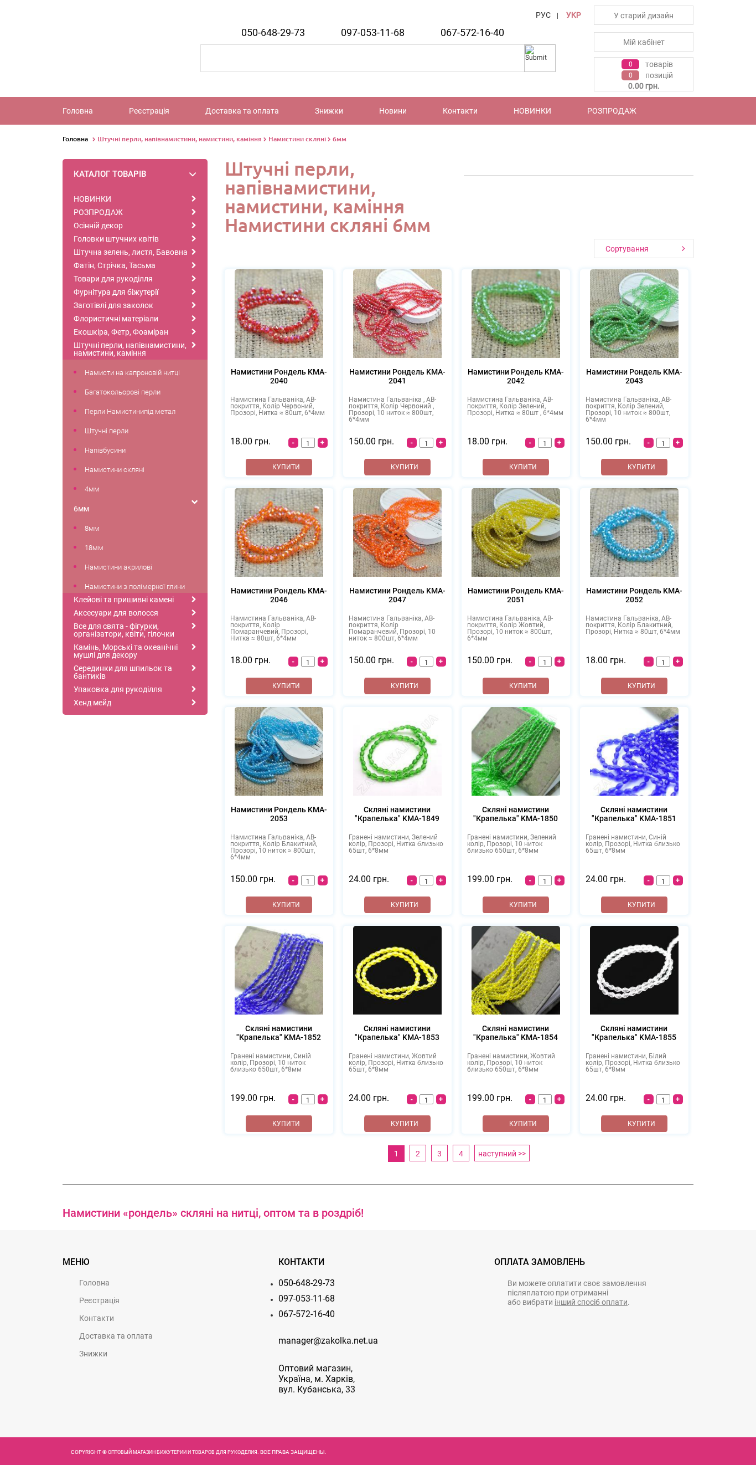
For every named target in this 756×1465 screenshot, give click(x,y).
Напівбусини (105, 450)
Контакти (460, 110)
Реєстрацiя (149, 110)
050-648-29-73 (273, 32)
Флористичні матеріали (116, 318)
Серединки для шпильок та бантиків (123, 672)
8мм (92, 528)
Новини (393, 110)
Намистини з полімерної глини (135, 586)
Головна (78, 110)
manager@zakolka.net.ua (328, 1340)
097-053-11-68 (373, 32)
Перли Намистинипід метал (130, 411)
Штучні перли (106, 430)
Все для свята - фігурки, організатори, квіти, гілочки (124, 630)
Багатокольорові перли (122, 392)
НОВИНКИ (532, 110)
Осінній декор (98, 225)
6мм (339, 139)
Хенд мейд (92, 702)
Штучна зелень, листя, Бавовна (131, 252)
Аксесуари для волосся (116, 613)
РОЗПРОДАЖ (611, 110)
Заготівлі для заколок (113, 305)
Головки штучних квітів (116, 239)
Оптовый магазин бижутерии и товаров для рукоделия (182, 1452)
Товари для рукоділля (113, 279)
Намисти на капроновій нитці (132, 372)
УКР (573, 15)
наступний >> (502, 1153)
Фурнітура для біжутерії (116, 292)
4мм (92, 489)
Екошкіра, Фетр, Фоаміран (121, 332)
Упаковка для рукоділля (118, 689)
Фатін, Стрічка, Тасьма (115, 265)
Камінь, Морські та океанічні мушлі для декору (126, 651)
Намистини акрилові (118, 567)
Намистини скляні (297, 139)
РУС (543, 15)
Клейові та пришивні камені (124, 599)
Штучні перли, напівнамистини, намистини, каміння (179, 139)
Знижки (329, 110)
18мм (94, 547)
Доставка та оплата (242, 110)
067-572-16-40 (472, 32)
